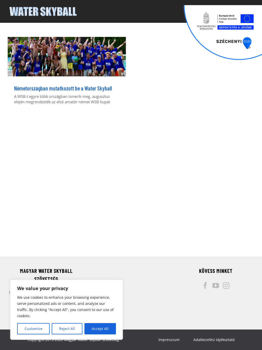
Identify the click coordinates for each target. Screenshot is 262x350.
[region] (66, 310)
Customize (33, 328)
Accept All (100, 328)
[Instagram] (226, 285)
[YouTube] (215, 285)
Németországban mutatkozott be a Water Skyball (63, 88)
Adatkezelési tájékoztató (214, 339)
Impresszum (169, 339)
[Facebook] (205, 285)
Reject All (67, 328)
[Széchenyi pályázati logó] (222, 32)
